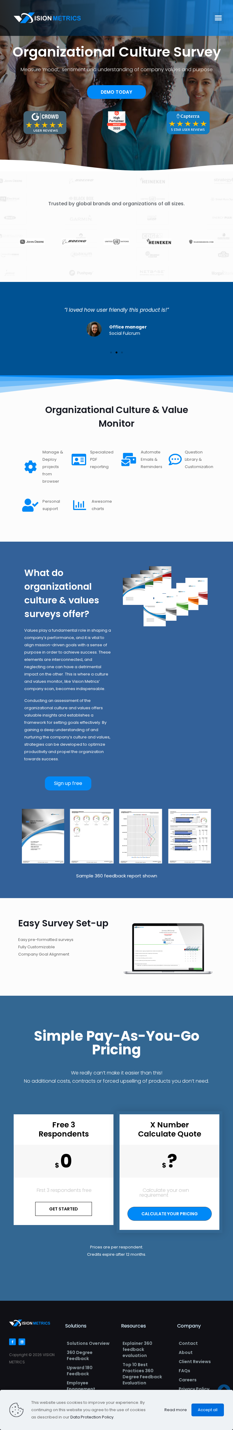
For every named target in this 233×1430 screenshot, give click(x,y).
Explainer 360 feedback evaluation (137, 1349)
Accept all (208, 1410)
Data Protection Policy (91, 1417)
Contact (188, 1343)
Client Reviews (195, 1362)
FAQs (184, 1371)
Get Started (63, 1209)
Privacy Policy (194, 1389)
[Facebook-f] (12, 1341)
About (186, 1352)
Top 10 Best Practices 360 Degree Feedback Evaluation (142, 1374)
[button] (218, 18)
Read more (175, 1410)
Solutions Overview (88, 1343)
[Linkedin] (22, 1341)
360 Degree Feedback (80, 1355)
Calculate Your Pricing (169, 1214)
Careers (188, 1380)
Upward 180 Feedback (80, 1371)
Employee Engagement (81, 1386)
